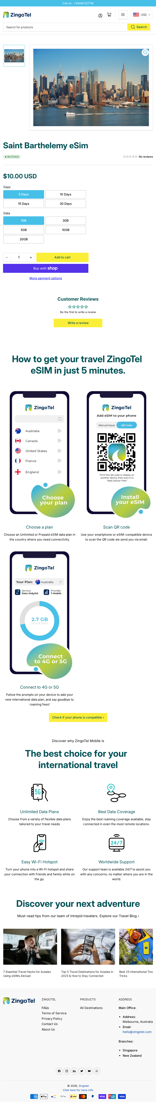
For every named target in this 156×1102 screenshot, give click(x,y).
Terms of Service (54, 1013)
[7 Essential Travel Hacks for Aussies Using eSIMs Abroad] (30, 947)
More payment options (45, 278)
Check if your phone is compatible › (78, 717)
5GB (24, 230)
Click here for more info (78, 1090)
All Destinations (91, 1008)
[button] (130, 156)
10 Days (65, 194)
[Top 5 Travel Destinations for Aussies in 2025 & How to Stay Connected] (88, 947)
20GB (24, 239)
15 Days (23, 204)
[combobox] (77, 27)
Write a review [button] (78, 323)
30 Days (66, 204)
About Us (48, 1029)
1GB (23, 220)
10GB (65, 230)
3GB (66, 220)
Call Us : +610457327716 (78, 3)
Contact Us (50, 1024)
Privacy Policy (52, 1019)
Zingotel (84, 1085)
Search (141, 27)
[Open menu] (122, 14)
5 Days (24, 194)
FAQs (45, 1008)
